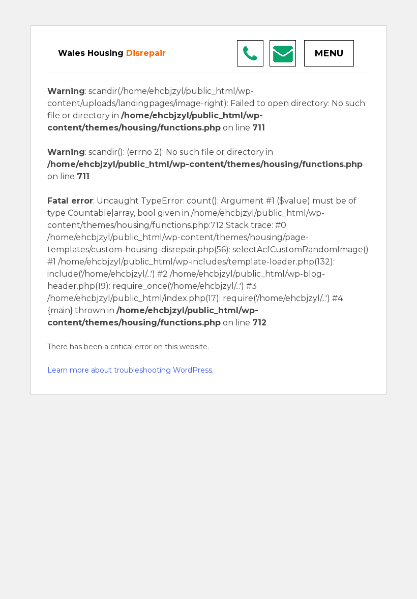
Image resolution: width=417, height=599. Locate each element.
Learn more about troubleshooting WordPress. (130, 370)
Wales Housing (112, 53)
